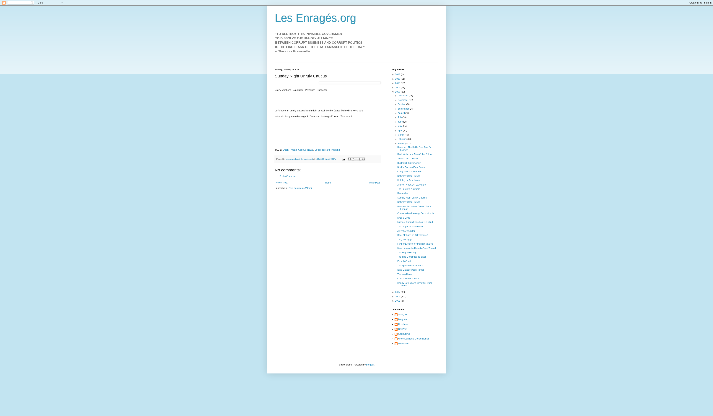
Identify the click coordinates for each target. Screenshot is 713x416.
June (400, 122)
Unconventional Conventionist (413, 338)
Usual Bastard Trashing (327, 149)
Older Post (374, 182)
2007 (398, 292)
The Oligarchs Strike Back (410, 226)
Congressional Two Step (409, 171)
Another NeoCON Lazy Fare (411, 184)
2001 (398, 301)
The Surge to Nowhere (408, 189)
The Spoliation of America (410, 265)
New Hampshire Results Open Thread (416, 248)
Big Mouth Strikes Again (409, 163)
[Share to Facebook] (360, 159)
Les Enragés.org (315, 18)
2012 (398, 74)
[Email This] (349, 159)
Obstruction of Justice (408, 278)
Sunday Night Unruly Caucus (412, 197)
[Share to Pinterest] (363, 159)
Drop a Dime (403, 218)
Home (328, 182)
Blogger (370, 364)
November (403, 100)
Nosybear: (403, 324)
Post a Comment (287, 176)
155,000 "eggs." (405, 239)
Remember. (403, 193)
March (401, 135)
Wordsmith (403, 343)
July (400, 117)
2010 (398, 83)
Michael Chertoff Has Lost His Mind (415, 222)
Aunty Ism (403, 314)
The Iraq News (404, 274)
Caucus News (305, 149)
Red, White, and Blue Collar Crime (414, 154)
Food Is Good (404, 261)
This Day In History (406, 252)
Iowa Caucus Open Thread (410, 270)
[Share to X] (356, 159)
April (400, 130)
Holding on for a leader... (409, 180)
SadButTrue (404, 334)
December (403, 95)
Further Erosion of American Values (415, 244)
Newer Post (281, 182)
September (403, 109)
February (402, 139)
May (400, 126)
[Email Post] (343, 159)
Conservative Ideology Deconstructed (416, 213)
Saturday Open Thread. (409, 176)
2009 (398, 87)
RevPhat (402, 329)
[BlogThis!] (353, 159)
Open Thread (290, 149)
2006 (398, 296)
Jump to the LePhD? (407, 158)
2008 (398, 92)
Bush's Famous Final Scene (411, 167)
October (402, 104)
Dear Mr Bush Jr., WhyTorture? (412, 235)
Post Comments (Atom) (300, 188)
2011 (398, 79)
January (402, 143)
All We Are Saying (406, 231)
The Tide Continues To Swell (411, 257)
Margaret (402, 319)
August (401, 113)
